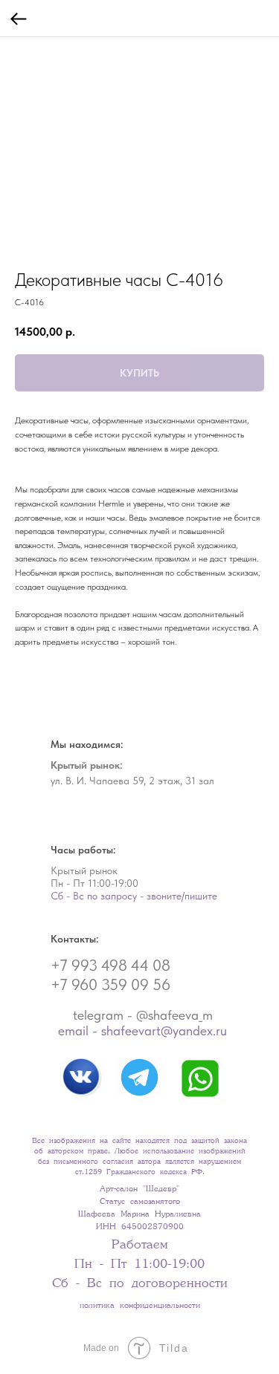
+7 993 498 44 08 (110, 965)
